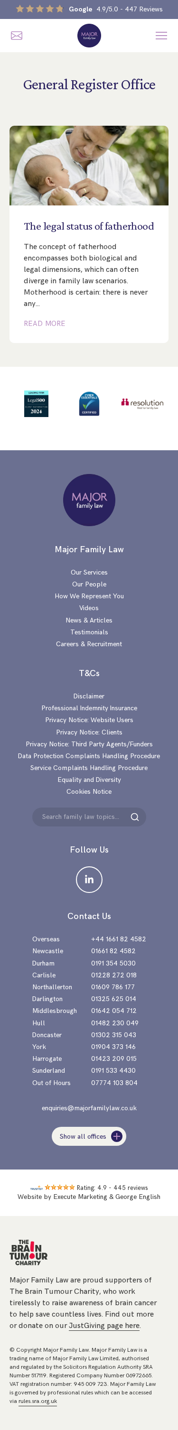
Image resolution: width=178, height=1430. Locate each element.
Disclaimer (89, 696)
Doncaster (47, 1035)
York (39, 1047)
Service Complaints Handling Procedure (89, 768)
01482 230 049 (115, 1023)
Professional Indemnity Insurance (89, 708)
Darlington (47, 999)
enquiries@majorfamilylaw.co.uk (89, 1108)
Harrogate (47, 1059)
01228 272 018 (114, 975)
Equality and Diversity (89, 780)
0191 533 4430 (113, 1071)
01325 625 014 (113, 999)
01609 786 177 (113, 987)
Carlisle (44, 975)
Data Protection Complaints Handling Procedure (89, 756)
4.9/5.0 (116, 9)
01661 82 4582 (113, 951)
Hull (38, 1023)
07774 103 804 (114, 1083)
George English (137, 1197)
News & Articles (89, 620)
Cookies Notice (89, 792)
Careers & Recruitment (89, 644)
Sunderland (48, 1071)
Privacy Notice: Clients (89, 732)
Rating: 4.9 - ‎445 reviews (112, 1188)
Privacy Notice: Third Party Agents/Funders (89, 744)
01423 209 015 (114, 1059)
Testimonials (89, 632)
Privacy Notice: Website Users (89, 720)
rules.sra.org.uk (38, 1401)
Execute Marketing (80, 1197)
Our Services (89, 572)
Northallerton (52, 987)
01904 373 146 (113, 1047)
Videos (89, 608)
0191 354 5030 (113, 963)
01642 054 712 (114, 1011)
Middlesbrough (54, 1011)
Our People (89, 584)
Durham (43, 963)
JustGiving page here (104, 1325)
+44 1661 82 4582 (118, 939)
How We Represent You (89, 596)
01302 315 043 (113, 1035)
